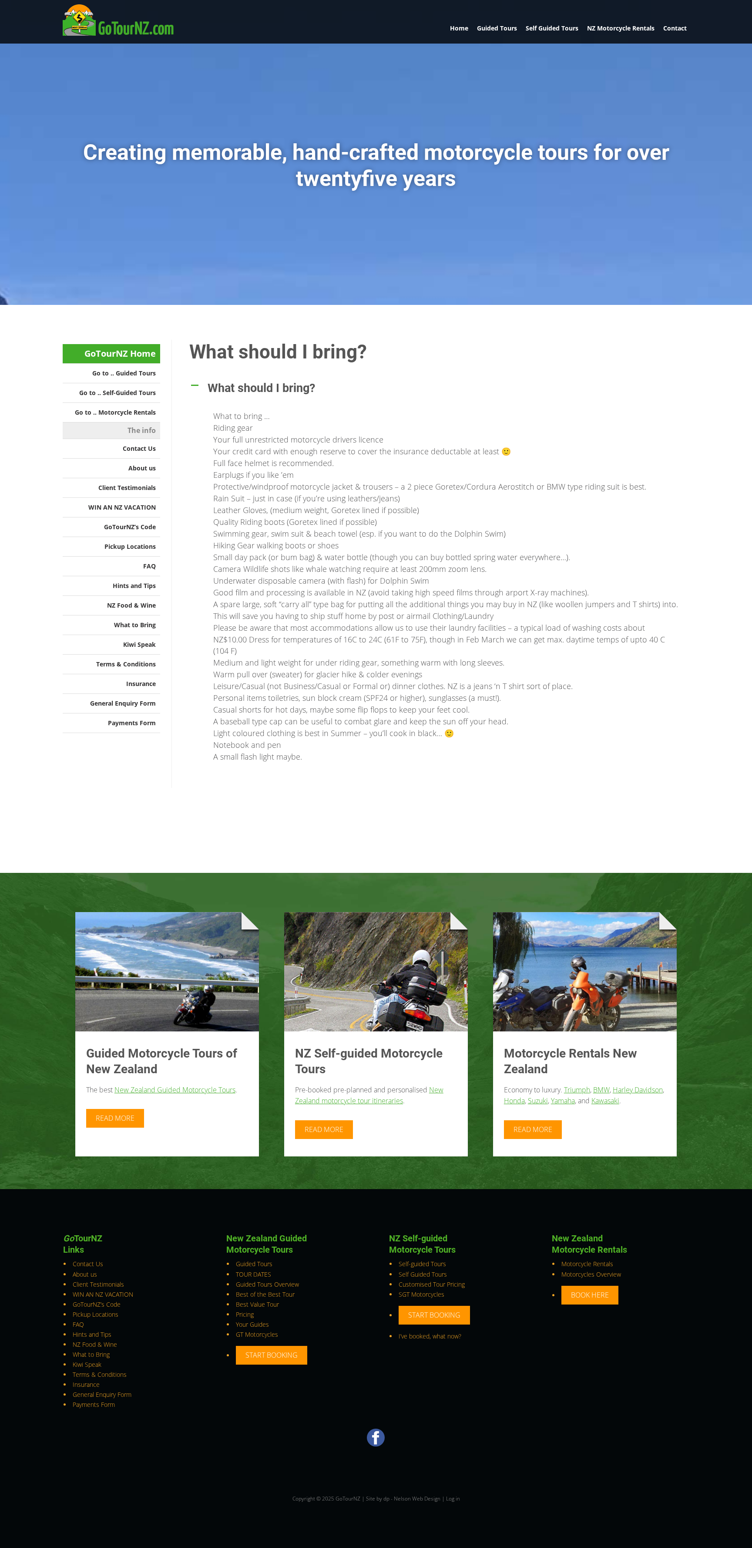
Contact (675, 28)
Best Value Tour (257, 1304)
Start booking (271, 1355)
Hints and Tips (134, 585)
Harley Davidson (638, 1090)
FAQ (149, 566)
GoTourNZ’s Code (130, 527)
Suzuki (538, 1100)
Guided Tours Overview (267, 1284)
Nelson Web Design (417, 1498)
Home (459, 28)
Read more (115, 1118)
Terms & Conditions (126, 664)
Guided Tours (497, 28)
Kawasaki (605, 1100)
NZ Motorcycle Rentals (621, 28)
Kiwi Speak (139, 644)
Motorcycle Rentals (587, 1264)
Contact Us (139, 448)
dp (386, 1498)
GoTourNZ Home (120, 353)
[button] (439, 388)
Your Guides (252, 1324)
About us (142, 468)
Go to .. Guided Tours (124, 373)
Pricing (245, 1314)
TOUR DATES (253, 1274)
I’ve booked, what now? (430, 1336)
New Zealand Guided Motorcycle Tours (174, 1090)
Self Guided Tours (552, 28)
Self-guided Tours (422, 1264)
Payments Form (132, 723)
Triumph (577, 1090)
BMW (601, 1090)
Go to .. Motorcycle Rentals (115, 412)
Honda (514, 1100)
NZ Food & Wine (131, 605)
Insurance (141, 683)
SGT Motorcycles (421, 1294)
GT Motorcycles (257, 1334)
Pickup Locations (130, 546)
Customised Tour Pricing (432, 1284)
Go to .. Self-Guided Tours (117, 393)
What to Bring (135, 625)
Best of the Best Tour (265, 1294)
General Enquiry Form (123, 703)
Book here (590, 1295)
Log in (453, 1498)
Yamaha (563, 1100)
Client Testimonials (127, 487)
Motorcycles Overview (591, 1274)
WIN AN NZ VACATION (122, 507)
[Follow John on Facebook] (376, 1444)
